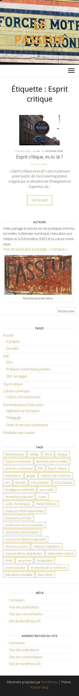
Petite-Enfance (46, 504)
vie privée (24, 560)
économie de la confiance (48, 567)
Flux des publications (24, 607)
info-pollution (40, 482)
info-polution (63, 482)
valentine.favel (54, 151)
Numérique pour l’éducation (23, 405)
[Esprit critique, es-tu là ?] (39, 130)
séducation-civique (61, 553)
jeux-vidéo (47, 490)
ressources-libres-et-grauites (25, 539)
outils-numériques (18, 504)
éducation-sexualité (18, 575)
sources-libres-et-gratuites (23, 553)
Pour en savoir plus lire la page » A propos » (35, 249)
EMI (6, 356)
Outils (42, 497)
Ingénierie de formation (23, 411)
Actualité (12, 348)
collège (34, 454)
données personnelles (52, 461)
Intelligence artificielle (19, 490)
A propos (12, 341)
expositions (13, 475)
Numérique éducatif (19, 497)
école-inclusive (15, 567)
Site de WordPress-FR (25, 621)
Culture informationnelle (23, 397)
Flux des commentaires (26, 614)
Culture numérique (16, 391)
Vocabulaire (44, 560)
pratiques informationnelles (24, 511)
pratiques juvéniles (18, 518)
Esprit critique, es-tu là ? (39, 157)
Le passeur (39, 32)
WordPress (49, 682)
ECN (9, 362)
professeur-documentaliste (24, 525)
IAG (7, 482)
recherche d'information (22, 532)
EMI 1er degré (16, 376)
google (31, 475)
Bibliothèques (14, 454)
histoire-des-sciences (56, 475)
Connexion (17, 600)
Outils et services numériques (27, 425)
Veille (9, 560)
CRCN (48, 454)
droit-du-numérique (19, 468)
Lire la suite (39, 200)
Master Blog (39, 687)
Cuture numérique (18, 461)
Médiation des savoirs (19, 432)
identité (20, 482)
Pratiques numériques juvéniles (28, 369)
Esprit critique (12, 384)
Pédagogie (13, 417)
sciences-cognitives (46, 546)
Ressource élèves (38, 164)
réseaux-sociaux (16, 546)
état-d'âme (45, 575)
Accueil (8, 335)
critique (62, 454)
